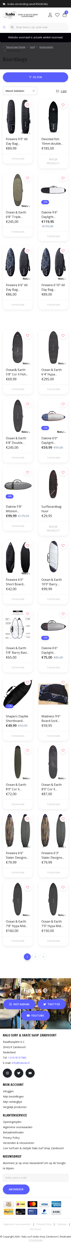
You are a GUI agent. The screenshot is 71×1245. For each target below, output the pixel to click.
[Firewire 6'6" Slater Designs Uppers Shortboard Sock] (18, 831)
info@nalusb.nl (21, 1063)
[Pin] (32, 1212)
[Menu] (4, 27)
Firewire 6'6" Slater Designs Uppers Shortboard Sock (16, 855)
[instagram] (7, 1073)
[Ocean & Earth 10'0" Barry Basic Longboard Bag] (53, 557)
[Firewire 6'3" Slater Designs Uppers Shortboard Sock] (53, 831)
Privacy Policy (44, 1224)
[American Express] (56, 1204)
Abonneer (16, 1189)
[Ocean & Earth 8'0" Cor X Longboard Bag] (53, 762)
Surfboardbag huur (51, 509)
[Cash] (8, 1204)
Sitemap (61, 1224)
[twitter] (18, 1073)
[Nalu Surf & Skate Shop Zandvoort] (21, 15)
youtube (37, 1015)
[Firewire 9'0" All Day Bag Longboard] (18, 117)
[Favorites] (57, 15)
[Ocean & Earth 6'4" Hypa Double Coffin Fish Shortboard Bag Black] (53, 347)
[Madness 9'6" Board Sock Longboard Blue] (53, 694)
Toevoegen (17, 158)
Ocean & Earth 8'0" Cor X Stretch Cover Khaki (16, 787)
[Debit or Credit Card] (20, 1212)
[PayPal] (8, 1212)
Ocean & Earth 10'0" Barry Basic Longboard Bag (52, 582)
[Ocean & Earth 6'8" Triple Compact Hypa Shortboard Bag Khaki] (18, 190)
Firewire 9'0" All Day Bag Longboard (16, 141)
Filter (37, 77)
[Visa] (44, 1204)
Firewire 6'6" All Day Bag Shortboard (16, 287)
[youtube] (30, 1073)
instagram (21, 1004)
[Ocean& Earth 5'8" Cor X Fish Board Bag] (18, 347)
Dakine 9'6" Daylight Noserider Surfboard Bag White (51, 214)
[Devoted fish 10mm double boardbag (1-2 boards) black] (53, 117)
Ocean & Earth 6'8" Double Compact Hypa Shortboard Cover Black (16, 440)
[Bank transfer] (56, 1212)
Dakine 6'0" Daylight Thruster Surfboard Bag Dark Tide (51, 440)
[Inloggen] (50, 15)
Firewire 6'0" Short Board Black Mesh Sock (18, 582)
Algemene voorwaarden (17, 1224)
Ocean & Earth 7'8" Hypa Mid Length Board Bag (16, 923)
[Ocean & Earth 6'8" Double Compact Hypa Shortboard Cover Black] (18, 416)
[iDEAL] (20, 1204)
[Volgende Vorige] (43, 956)
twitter (54, 1004)
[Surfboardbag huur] (53, 484)
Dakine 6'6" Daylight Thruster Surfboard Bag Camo (51, 650)
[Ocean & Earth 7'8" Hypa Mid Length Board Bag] (18, 899)
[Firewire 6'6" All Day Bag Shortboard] (18, 263)
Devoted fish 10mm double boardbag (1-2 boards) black (51, 141)
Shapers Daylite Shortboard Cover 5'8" (17, 718)
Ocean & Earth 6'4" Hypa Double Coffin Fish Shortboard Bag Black (52, 372)
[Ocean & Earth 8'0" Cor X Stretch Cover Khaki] (18, 762)
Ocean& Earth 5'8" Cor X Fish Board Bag (16, 372)
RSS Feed (35, 1229)
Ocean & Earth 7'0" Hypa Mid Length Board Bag (51, 923)
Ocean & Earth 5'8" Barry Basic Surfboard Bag (17, 650)
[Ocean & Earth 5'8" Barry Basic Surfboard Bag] (18, 626)
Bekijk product (53, 161)
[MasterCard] (32, 1204)
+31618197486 (17, 1057)
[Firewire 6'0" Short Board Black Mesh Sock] (18, 557)
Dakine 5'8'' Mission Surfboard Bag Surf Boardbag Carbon (16, 509)
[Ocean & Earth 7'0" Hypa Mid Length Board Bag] (53, 899)
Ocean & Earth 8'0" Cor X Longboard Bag (52, 787)
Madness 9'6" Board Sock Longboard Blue (53, 718)
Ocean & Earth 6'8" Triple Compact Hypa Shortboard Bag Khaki (17, 214)
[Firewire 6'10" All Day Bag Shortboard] (53, 263)
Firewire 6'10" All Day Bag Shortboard (53, 287)
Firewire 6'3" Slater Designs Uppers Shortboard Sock (51, 855)
